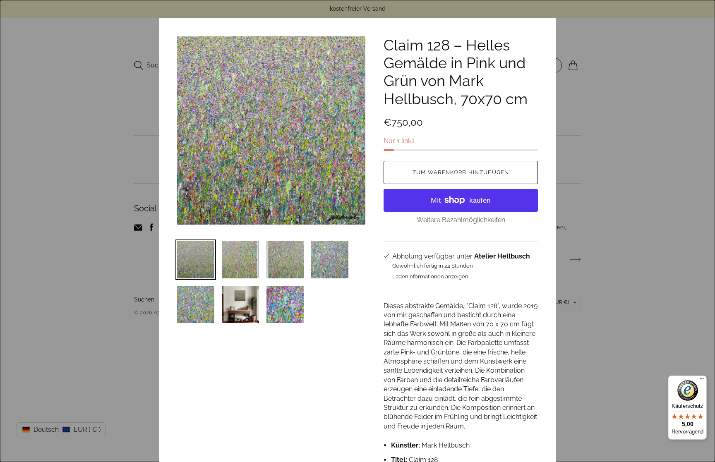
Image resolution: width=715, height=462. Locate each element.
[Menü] (702, 380)
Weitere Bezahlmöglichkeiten (461, 220)
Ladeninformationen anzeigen (430, 277)
